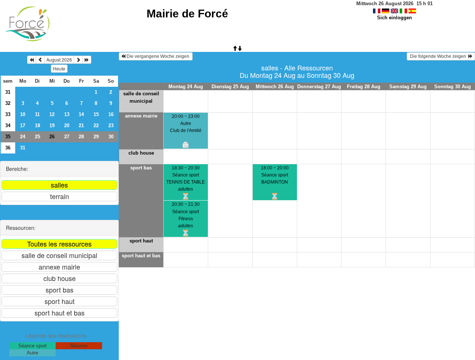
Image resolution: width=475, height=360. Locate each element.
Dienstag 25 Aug (230, 86)
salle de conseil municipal (141, 97)
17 (22, 125)
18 (37, 125)
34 (7, 125)
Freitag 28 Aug (363, 86)
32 (7, 103)
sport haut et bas (141, 255)
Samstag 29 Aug (408, 86)
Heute (59, 68)
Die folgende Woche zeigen (438, 56)
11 (37, 114)
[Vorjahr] (31, 60)
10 (22, 114)
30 (111, 136)
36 (7, 148)
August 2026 (59, 59)
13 (66, 114)
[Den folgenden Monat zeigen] (78, 60)
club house (141, 153)
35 (7, 136)
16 (111, 114)
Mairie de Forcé (187, 13)
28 (81, 136)
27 (66, 136)
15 (96, 114)
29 (96, 136)
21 (81, 125)
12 (52, 114)
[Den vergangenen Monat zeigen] (40, 60)
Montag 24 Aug (185, 86)
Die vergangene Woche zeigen (157, 56)
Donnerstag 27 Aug (319, 86)
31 (7, 92)
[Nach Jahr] (86, 60)
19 (52, 125)
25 (37, 136)
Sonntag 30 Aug (452, 86)
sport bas (141, 168)
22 (96, 125)
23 (111, 125)
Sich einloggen (394, 17)
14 (81, 114)
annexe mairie (141, 116)
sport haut (141, 241)
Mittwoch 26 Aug (275, 86)
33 (7, 114)
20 (66, 125)
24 (22, 136)
